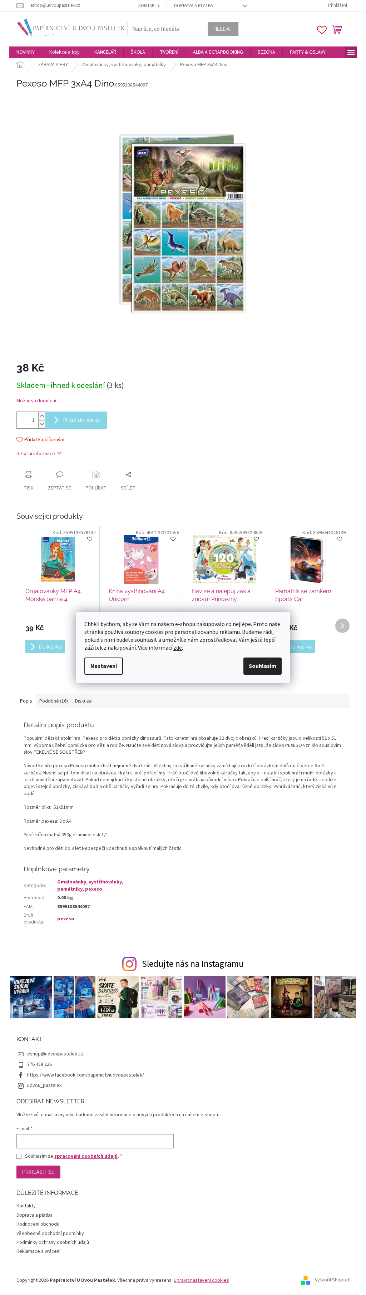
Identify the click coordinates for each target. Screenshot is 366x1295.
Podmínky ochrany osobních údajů (52, 1242)
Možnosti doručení (36, 401)
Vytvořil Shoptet (332, 1280)
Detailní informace (35, 453)
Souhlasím (262, 666)
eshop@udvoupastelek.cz (55, 1054)
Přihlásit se (38, 1172)
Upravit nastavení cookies (201, 1280)
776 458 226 (39, 1064)
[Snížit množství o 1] (41, 424)
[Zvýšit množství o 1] (41, 416)
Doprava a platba (193, 6)
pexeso (93, 889)
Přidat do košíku (81, 420)
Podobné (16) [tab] (53, 701)
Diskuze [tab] (83, 701)
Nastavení (103, 666)
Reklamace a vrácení (38, 1251)
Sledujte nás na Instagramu (193, 963)
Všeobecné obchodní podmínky (50, 1233)
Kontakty (149, 6)
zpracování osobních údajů (86, 1156)
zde (177, 648)
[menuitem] (25, 52)
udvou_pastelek (44, 1085)
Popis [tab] (26, 701)
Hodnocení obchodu (37, 1224)
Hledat (223, 29)
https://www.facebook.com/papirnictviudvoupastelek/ (85, 1075)
